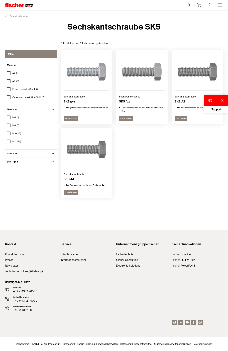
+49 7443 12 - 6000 (25, 291)
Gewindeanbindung (18, 16)
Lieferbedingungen (202, 343)
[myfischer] (209, 5)
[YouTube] (187, 322)
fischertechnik (124, 254)
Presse (9, 260)
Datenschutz (68, 343)
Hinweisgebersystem (107, 343)
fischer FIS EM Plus (183, 260)
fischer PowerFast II (183, 265)
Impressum (54, 343)
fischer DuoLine (181, 254)
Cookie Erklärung (86, 343)
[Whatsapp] (200, 322)
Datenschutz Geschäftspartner (136, 343)
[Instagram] (174, 322)
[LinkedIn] (180, 322)
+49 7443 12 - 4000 (25, 300)
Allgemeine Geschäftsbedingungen (172, 343)
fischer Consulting (127, 260)
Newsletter (11, 265)
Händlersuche (69, 254)
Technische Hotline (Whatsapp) (24, 271)
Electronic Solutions (128, 265)
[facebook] (193, 322)
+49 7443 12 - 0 (22, 310)
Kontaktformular (15, 254)
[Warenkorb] (199, 5)
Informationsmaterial (73, 260)
